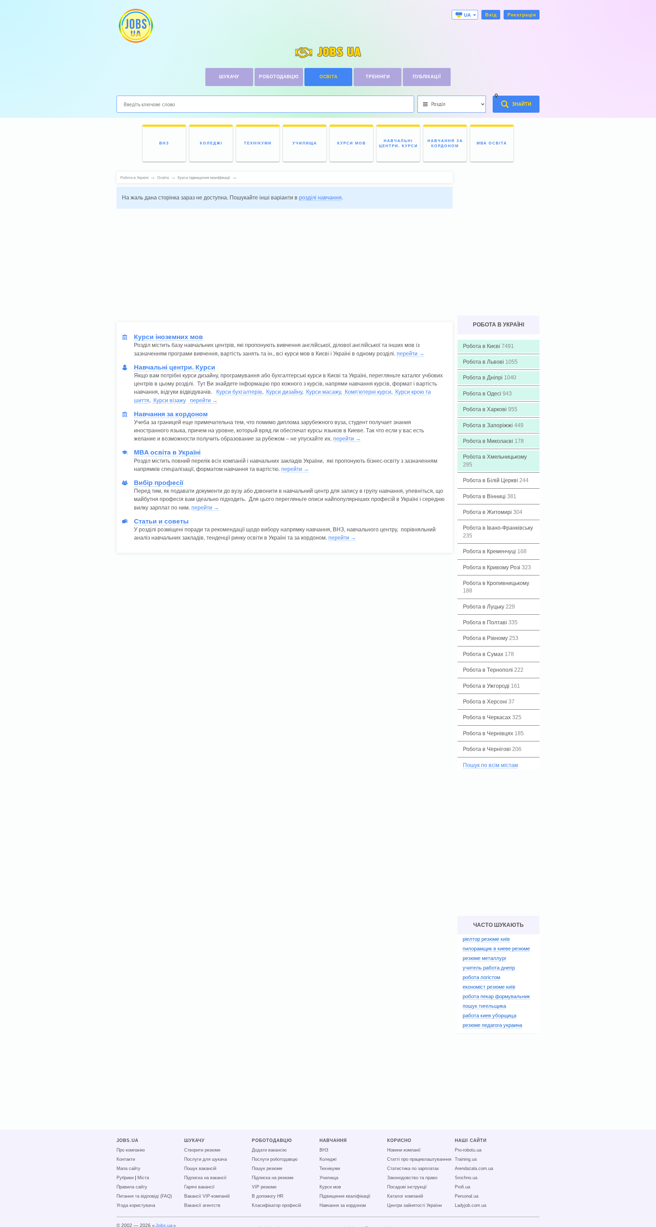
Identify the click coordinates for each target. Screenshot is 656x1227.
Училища (328, 1177)
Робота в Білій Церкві (491, 480)
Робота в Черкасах (487, 717)
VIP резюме (264, 1187)
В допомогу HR (267, 1196)
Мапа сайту (128, 1168)
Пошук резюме (267, 1168)
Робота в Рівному (486, 638)
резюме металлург (484, 958)
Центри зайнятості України (414, 1205)
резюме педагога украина (492, 1025)
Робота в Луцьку (484, 607)
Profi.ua (462, 1187)
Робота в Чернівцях (489, 733)
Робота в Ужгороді (487, 686)
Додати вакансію (269, 1150)
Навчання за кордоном (342, 1205)
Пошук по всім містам (490, 765)
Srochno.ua (466, 1177)
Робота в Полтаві (485, 622)
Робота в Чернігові (487, 749)
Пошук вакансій (200, 1168)
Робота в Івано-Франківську (498, 528)
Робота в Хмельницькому (495, 457)
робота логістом (481, 977)
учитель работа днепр (489, 968)
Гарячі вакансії (199, 1187)
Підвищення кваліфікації (344, 1196)
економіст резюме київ (489, 987)
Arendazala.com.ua (474, 1168)
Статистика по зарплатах (413, 1168)
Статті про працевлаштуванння (419, 1159)
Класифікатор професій (276, 1205)
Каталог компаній (405, 1196)
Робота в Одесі (483, 393)
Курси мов (330, 1187)
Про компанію (131, 1150)
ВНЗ (323, 1150)
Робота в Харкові (485, 409)
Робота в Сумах (484, 654)
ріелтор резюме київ (486, 939)
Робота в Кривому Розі (492, 567)
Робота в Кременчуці (490, 551)
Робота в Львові (484, 362)
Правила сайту (132, 1187)
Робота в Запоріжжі (488, 425)
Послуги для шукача (205, 1159)
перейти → (410, 354)
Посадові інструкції (407, 1187)
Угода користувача (136, 1205)
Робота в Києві (482, 346)
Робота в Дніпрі (483, 377)
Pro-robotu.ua (468, 1150)
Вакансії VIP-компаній (207, 1196)
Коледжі (328, 1159)
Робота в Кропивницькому (496, 583)
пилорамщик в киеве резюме (496, 948)
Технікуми (329, 1168)
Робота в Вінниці (485, 496)
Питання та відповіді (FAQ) (144, 1196)
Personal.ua (466, 1196)
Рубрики (125, 1177)
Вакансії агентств (202, 1205)
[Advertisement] (280, 262)
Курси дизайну (283, 392)
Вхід (490, 14)
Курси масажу (323, 392)
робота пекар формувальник (496, 996)
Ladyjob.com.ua (470, 1205)
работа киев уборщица (489, 1015)
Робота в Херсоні (485, 702)
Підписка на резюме (272, 1177)
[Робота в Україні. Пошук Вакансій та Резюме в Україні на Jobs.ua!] (135, 25)
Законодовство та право (412, 1177)
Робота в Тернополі (488, 670)
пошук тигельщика (484, 1006)
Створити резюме (202, 1150)
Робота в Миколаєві (489, 441)
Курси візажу (169, 400)
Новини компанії (404, 1150)
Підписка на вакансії (205, 1177)
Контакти (126, 1159)
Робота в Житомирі (488, 512)
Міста (143, 1177)
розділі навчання (320, 197)
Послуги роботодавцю (275, 1159)
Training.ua (466, 1159)
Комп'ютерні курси (367, 392)
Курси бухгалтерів (239, 392)
